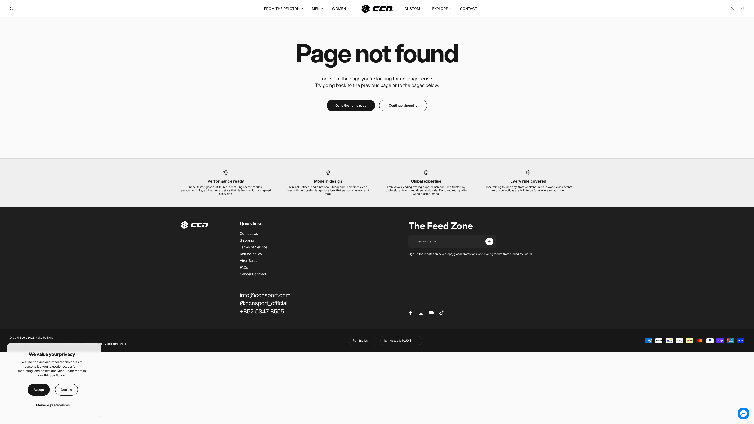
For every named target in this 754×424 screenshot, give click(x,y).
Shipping (247, 240)
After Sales (248, 261)
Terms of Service (253, 247)
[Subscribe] (489, 241)
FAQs (244, 267)
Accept (39, 390)
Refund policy (251, 254)
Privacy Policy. (54, 375)
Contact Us (249, 233)
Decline (66, 390)
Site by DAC (45, 337)
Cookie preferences (115, 343)
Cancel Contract (253, 274)
